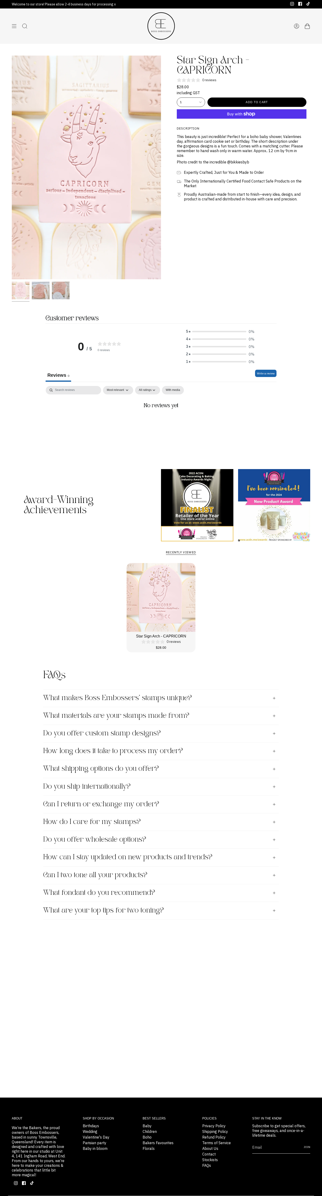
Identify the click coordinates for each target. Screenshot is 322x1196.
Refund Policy (214, 1137)
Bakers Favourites (158, 1142)
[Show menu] (14, 26)
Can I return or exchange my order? (101, 804)
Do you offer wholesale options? (94, 839)
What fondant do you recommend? (99, 893)
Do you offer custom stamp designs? (102, 733)
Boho (147, 1137)
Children (150, 1131)
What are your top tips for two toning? (103, 910)
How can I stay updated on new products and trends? (127, 857)
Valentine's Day (96, 1137)
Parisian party (94, 1142)
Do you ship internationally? (87, 786)
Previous (12, 167)
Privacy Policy (214, 1125)
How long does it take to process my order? (113, 751)
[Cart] (307, 26)
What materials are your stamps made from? (116, 716)
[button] (220, 331)
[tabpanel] (161, 421)
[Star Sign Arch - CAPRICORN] (161, 597)
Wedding (90, 1131)
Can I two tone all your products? (95, 875)
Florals (149, 1148)
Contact (209, 1154)
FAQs (206, 1165)
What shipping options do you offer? (101, 769)
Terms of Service (216, 1142)
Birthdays (91, 1125)
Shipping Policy (215, 1131)
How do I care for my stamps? (92, 822)
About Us (210, 1148)
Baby (147, 1125)
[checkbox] (173, 390)
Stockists (210, 1159)
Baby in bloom (95, 1148)
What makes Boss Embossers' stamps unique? (117, 698)
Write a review (266, 373)
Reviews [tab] (58, 375)
